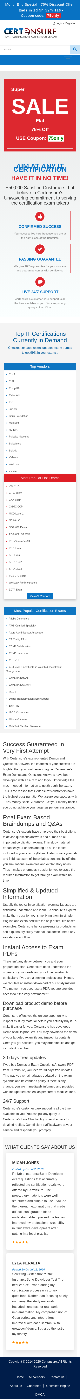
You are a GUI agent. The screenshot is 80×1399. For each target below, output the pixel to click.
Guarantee (34, 1386)
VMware (13, 457)
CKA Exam (14, 499)
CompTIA (14, 388)
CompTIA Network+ (19, 677)
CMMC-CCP (15, 506)
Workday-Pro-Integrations (22, 582)
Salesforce (14, 443)
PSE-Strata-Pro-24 (19, 541)
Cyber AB (14, 395)
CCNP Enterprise (18, 653)
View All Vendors (40, 596)
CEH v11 (13, 660)
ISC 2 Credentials (18, 712)
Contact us (57, 1377)
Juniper (12, 409)
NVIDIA (12, 429)
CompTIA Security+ (19, 684)
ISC (10, 402)
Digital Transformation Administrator (28, 698)
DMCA (40, 1394)
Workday (13, 464)
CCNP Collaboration (19, 646)
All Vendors (37, 1377)
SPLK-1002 (15, 562)
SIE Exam (14, 555)
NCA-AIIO (14, 520)
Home (20, 1377)
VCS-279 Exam (17, 575)
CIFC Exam (15, 492)
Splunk (12, 450)
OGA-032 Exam (17, 527)
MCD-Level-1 (15, 513)
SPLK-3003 (15, 568)
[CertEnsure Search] (75, 49)
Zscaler (12, 471)
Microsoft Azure (17, 719)
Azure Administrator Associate (25, 632)
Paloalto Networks (18, 436)
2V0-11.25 (14, 486)
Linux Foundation (18, 416)
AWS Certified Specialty (22, 625)
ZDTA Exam (15, 589)
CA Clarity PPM (17, 639)
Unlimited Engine (58, 1386)
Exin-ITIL (13, 705)
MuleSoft (13, 422)
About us (16, 1386)
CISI (11, 381)
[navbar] (8, 58)
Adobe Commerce (18, 618)
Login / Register (65, 23)
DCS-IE (12, 691)
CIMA (11, 374)
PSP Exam (15, 548)
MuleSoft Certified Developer (24, 726)
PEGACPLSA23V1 (19, 534)
